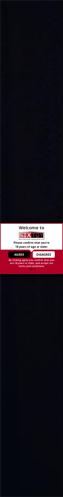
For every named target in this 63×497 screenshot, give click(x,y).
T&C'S (31, 269)
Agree (19, 254)
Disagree (43, 254)
